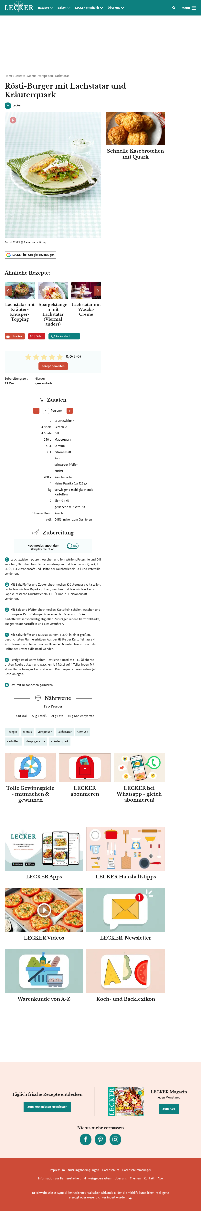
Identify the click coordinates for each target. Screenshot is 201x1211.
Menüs (31, 76)
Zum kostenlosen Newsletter (47, 1106)
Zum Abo (169, 1108)
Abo (160, 1178)
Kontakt (149, 1178)
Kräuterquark (60, 741)
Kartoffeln (13, 741)
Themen (135, 1178)
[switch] (73, 546)
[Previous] (8, 291)
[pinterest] (100, 1139)
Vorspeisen (45, 76)
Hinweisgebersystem (97, 1178)
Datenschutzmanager (136, 1170)
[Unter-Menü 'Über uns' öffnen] (122, 8)
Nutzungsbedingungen (83, 1170)
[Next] (97, 291)
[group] (53, 305)
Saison (62, 7)
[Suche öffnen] (174, 8)
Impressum (57, 1170)
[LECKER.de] (19, 7)
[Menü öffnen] (194, 7)
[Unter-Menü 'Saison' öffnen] (68, 8)
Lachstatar (62, 76)
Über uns (114, 7)
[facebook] (85, 1139)
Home (9, 76)
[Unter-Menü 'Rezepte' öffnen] (51, 8)
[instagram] (115, 1139)
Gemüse (82, 732)
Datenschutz (110, 1170)
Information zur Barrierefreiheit (59, 1178)
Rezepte (43, 7)
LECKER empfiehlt (87, 7)
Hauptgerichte (35, 741)
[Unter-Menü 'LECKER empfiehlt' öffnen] (101, 8)
